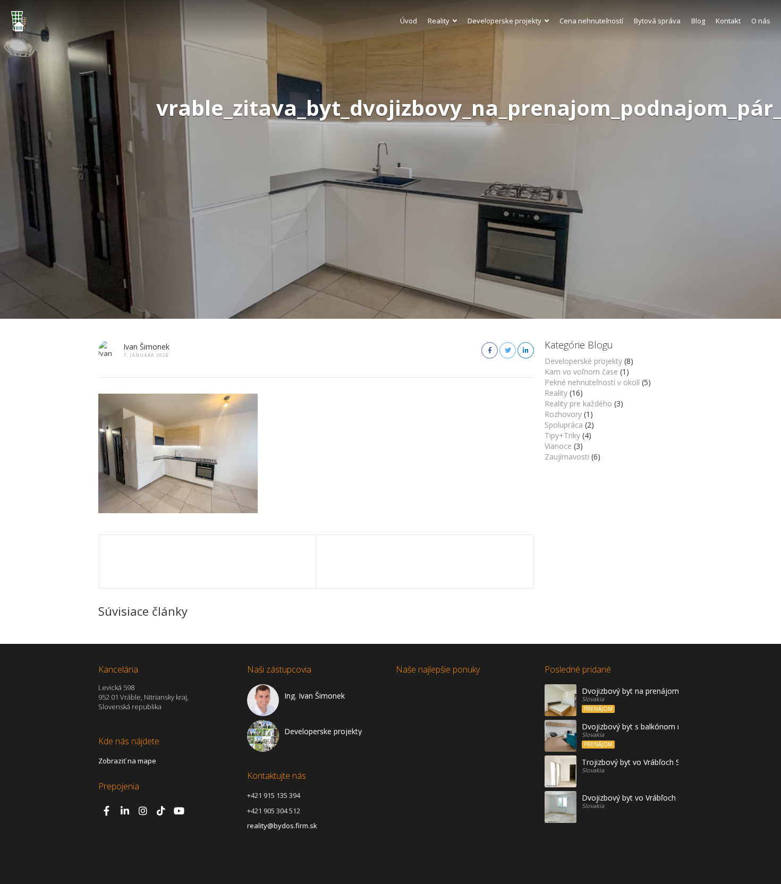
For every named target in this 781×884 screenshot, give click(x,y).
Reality (438, 21)
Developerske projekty (504, 21)
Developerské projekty (583, 361)
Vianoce (558, 446)
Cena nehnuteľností (591, 21)
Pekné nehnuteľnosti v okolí (592, 382)
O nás (760, 21)
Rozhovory (563, 414)
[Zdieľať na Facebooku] (489, 350)
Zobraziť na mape (127, 761)
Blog (698, 21)
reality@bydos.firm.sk (282, 825)
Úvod (408, 21)
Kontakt (728, 21)
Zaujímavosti (567, 457)
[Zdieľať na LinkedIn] (525, 350)
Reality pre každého (578, 403)
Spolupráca (564, 425)
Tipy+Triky (562, 435)
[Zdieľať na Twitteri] (507, 350)
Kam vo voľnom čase (581, 372)
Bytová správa (657, 21)
